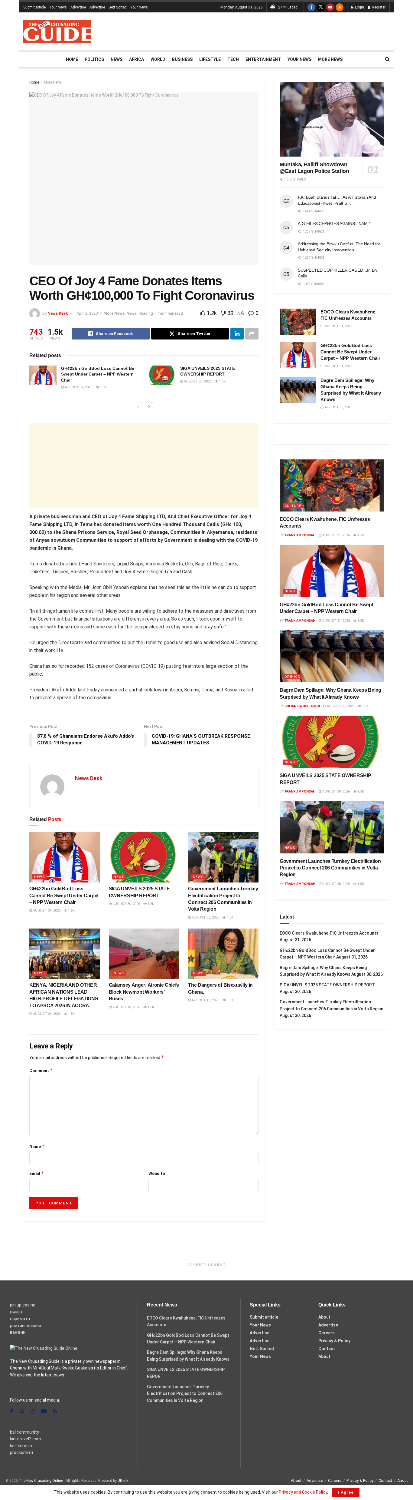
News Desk (57, 313)
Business (182, 59)
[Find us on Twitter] (321, 7)
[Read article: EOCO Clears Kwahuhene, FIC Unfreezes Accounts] (298, 322)
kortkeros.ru (22, 1445)
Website (156, 1173)
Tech (233, 59)
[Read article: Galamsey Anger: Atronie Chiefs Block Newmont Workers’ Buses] (144, 954)
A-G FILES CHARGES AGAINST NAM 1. (335, 223)
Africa (136, 59)
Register (378, 7)
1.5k (102, 387)
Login (359, 7)
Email (36, 1173)
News (116, 59)
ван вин (17, 1332)
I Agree (345, 1492)
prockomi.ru (21, 1452)
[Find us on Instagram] (33, 1411)
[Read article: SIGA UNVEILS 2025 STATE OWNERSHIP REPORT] (162, 375)
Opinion (293, 677)
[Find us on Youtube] (330, 7)
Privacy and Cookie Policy (303, 1492)
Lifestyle (210, 59)
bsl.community (24, 1432)
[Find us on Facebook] (311, 7)
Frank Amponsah (300, 535)
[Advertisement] (280, 30)
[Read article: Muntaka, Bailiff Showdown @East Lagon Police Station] (332, 119)
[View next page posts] (149, 406)
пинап (16, 1312)
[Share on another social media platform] (252, 333)
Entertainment (263, 59)
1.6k (150, 1007)
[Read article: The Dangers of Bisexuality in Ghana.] (223, 954)
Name (37, 1146)
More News (330, 59)
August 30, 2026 (197, 381)
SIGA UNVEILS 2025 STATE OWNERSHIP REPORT (327, 984)
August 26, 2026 (46, 1014)
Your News (58, 7)
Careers (326, 1332)
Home (72, 59)
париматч (20, 1318)
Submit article (34, 7)
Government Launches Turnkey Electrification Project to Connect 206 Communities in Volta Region (330, 868)
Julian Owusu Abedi (302, 706)
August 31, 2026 (78, 387)
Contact (326, 1348)
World (158, 59)
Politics (94, 59)
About (324, 1317)
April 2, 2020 (87, 313)
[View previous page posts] (138, 406)
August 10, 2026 (126, 1007)
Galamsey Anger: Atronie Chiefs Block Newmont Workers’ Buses (144, 991)
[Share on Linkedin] (237, 333)
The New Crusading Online (41, 1480)
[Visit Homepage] (57, 31)
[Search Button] (387, 59)
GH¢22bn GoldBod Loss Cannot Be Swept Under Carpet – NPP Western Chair (97, 374)
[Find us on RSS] (339, 7)
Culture (293, 506)
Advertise (78, 7)
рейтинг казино (25, 1325)
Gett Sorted (118, 7)
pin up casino (22, 1305)
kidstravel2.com (25, 1438)
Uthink (123, 1480)
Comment (41, 1070)
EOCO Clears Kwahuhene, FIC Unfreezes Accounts (329, 933)
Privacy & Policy (334, 1340)
